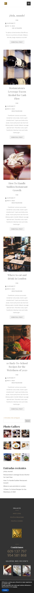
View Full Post (17, 42)
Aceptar (5, 590)
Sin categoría (17, 28)
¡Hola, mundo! (17, 15)
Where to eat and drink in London (14, 486)
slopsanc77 (11, 23)
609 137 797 (17, 551)
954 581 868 (17, 555)
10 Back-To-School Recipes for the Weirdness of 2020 (17, 367)
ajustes (15, 587)
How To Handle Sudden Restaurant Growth (17, 187)
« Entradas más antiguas (11, 418)
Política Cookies (17, 521)
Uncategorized (17, 111)
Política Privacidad (17, 517)
